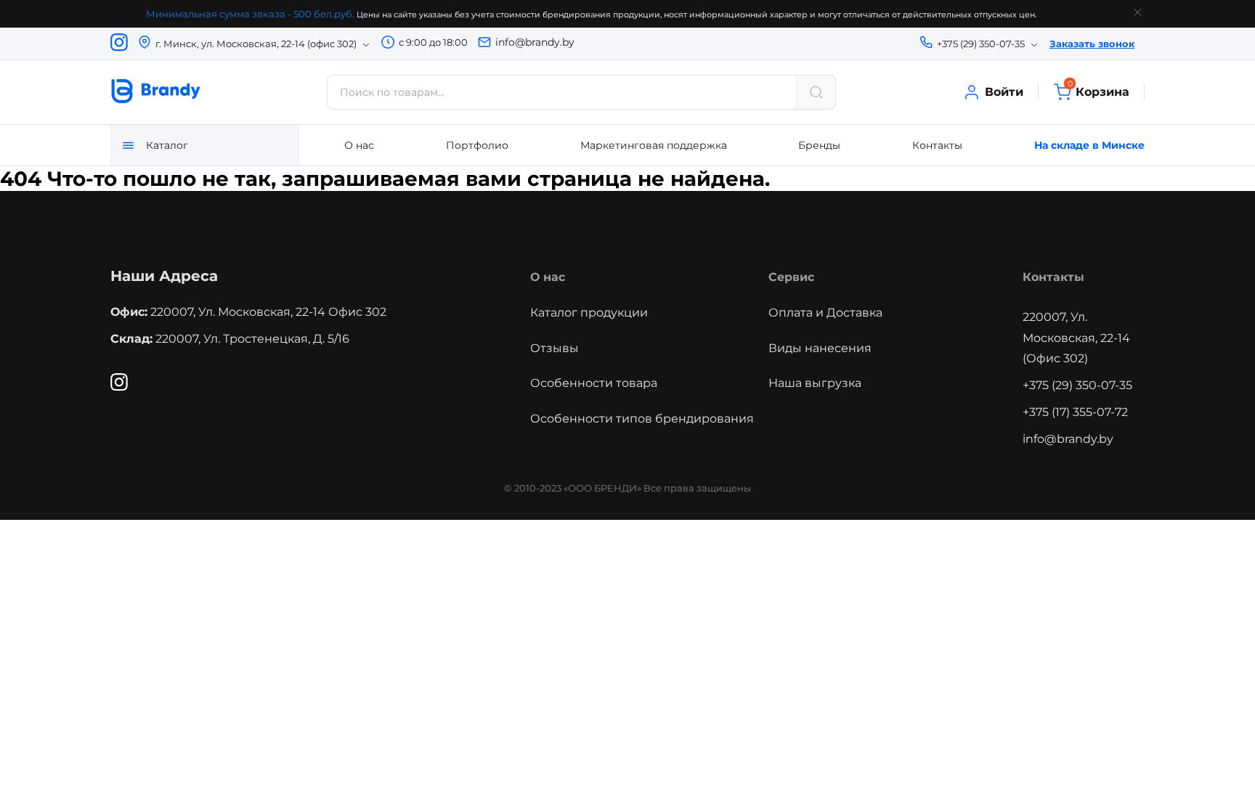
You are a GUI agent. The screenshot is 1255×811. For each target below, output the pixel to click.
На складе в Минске (1089, 145)
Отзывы (554, 348)
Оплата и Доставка (825, 312)
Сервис (791, 277)
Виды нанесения (820, 348)
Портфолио (477, 145)
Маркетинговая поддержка (653, 145)
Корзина (1098, 91)
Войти (1004, 92)
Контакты (937, 145)
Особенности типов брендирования (642, 418)
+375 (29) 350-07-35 (1077, 385)
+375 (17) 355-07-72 (1075, 412)
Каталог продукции (589, 312)
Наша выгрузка (814, 383)
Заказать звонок (1091, 43)
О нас (359, 145)
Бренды (819, 145)
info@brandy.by (534, 42)
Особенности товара (593, 383)
